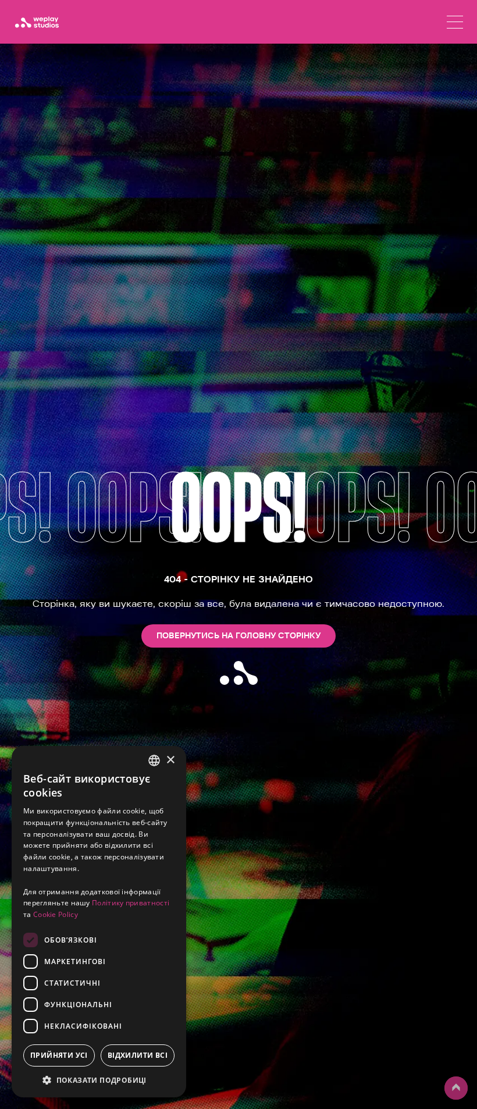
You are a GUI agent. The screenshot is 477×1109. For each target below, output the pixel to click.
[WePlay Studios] (36, 22)
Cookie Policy (55, 914)
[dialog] (99, 921)
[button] (99, 1080)
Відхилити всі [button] (138, 1055)
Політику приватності (130, 903)
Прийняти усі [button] (59, 1055)
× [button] (170, 760)
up (451, 1099)
